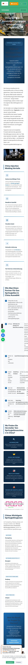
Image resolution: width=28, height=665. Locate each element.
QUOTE (15, 3)
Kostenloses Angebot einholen (14, 641)
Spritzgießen (22, 31)
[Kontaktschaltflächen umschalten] (2, 326)
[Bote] (3, 335)
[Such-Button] (25, 3)
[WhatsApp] (3, 331)
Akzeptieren (10, 662)
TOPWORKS (5, 10)
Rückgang (18, 662)
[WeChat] (3, 339)
